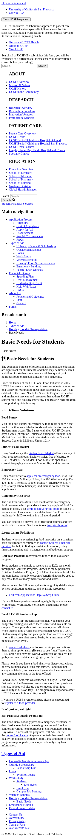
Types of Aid (16, 243)
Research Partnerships (22, 111)
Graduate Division (20, 186)
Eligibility (22, 222)
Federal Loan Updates (29, 269)
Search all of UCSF (36, 59)
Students (21, 781)
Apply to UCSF (18, 45)
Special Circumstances (29, 236)
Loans (20, 253)
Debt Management (27, 279)
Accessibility (16, 817)
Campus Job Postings (29, 791)
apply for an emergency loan (43, 476)
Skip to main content (13, 3)
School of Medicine (20, 176)
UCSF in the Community (24, 91)
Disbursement (24, 232)
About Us (15, 293)
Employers (22, 788)
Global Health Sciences (23, 189)
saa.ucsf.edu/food (19, 647)
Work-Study (23, 256)
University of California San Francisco (31, 9)
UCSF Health (17, 136)
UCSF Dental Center (21, 146)
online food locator (17, 735)
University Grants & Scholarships (36, 246)
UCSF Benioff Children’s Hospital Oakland (35, 140)
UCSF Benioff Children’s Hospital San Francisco (38, 143)
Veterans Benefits (26, 259)
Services (6, 546)
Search (5, 196)
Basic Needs (23, 801)
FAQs (20, 239)
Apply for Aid (24, 229)
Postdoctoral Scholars (21, 117)
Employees (30, 784)
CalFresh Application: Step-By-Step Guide (34, 595)
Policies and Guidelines (30, 296)
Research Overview (20, 107)
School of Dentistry (20, 172)
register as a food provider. (20, 703)
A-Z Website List (19, 828)
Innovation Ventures (21, 114)
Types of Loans (25, 774)
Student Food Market (41, 453)
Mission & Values (19, 85)
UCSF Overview (19, 81)
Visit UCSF (16, 49)
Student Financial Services (17, 203)
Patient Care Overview (22, 133)
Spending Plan (25, 276)
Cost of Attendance (27, 226)
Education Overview (21, 169)
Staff (19, 300)
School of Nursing (20, 182)
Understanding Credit (29, 283)
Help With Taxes (26, 286)
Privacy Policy (17, 821)
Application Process (21, 219)
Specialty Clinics (19, 153)
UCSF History (17, 88)
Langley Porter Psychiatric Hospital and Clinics (37, 150)
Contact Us (15, 814)
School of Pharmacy (21, 179)
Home (12, 322)
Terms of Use (17, 824)
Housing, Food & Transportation (35, 263)
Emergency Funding (28, 266)
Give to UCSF (17, 12)
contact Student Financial (55, 542)
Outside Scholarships (28, 249)
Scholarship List (26, 768)
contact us (7, 608)
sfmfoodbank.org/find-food (43, 508)
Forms (12, 306)
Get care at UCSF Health (24, 42)
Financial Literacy (19, 273)
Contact (21, 303)
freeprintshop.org (57, 525)
